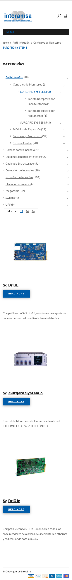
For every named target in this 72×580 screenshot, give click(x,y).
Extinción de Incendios (19, 177)
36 (33, 211)
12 (21, 211)
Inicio (6, 42)
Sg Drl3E (11, 285)
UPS (8, 204)
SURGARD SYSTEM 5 (33, 122)
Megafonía (12, 190)
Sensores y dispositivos (27, 136)
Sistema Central (22, 143)
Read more (16, 293)
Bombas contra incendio (20, 149)
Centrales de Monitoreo (47, 42)
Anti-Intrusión (21, 42)
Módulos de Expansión (27, 129)
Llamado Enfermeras (18, 184)
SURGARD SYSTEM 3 (33, 91)
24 (27, 211)
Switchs (10, 197)
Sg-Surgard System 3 (23, 393)
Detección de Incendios (20, 170)
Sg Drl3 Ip (11, 501)
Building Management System (24, 156)
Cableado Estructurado (20, 163)
